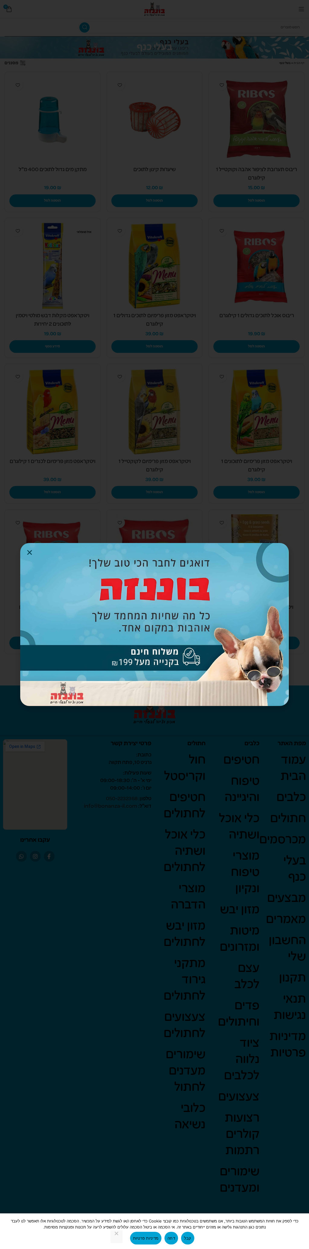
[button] (29, 552)
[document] (154, 624)
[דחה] (116, 1236)
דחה (171, 1238)
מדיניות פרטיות (146, 1238)
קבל (187, 1238)
